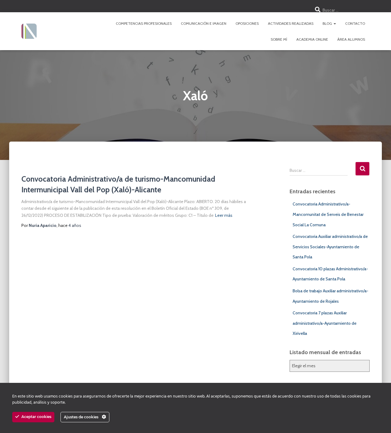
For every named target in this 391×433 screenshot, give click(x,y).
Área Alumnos (351, 39)
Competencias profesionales (144, 23)
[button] (334, 23)
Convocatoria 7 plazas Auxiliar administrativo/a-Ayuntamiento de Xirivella (324, 323)
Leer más (223, 215)
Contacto (355, 23)
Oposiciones (247, 23)
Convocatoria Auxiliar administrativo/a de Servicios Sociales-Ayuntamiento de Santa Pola (330, 247)
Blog (328, 23)
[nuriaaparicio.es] (29, 31)
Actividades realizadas (290, 23)
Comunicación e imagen (203, 23)
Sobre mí (279, 39)
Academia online (312, 39)
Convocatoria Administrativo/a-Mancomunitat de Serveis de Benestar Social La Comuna (328, 214)
